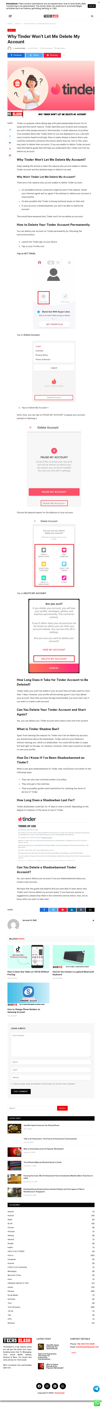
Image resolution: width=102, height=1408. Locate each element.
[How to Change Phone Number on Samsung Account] (28, 994)
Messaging (12, 1271)
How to (11, 30)
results (10, 1287)
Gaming (11, 1235)
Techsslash (59, 1393)
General (11, 1239)
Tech (10, 1303)
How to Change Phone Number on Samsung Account (23, 1010)
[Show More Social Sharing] (64, 55)
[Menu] (10, 16)
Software (11, 1299)
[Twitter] (9, 136)
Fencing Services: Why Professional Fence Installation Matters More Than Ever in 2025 (58, 1177)
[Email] (9, 155)
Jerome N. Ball (20, 48)
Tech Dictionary (14, 1307)
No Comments (47, 48)
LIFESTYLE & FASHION (17, 1267)
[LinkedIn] (9, 142)
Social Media (13, 1295)
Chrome (11, 1228)
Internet (11, 1263)
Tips (9, 1315)
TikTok (10, 1311)
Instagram (12, 1259)
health (10, 1247)
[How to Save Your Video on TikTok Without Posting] (28, 957)
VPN (9, 1319)
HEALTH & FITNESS (16, 1251)
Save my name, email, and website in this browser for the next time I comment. (44, 1084)
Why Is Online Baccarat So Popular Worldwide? (44, 1149)
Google (10, 1243)
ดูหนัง (74, 1353)
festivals (11, 1231)
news (10, 1279)
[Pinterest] (9, 148)
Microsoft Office (14, 1275)
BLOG (10, 1224)
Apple (10, 1220)
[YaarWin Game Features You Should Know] (14, 1128)
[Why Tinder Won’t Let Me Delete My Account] (51, 89)
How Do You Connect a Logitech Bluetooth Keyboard (73, 973)
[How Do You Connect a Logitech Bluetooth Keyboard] (74, 957)
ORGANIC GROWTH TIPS (18, 1283)
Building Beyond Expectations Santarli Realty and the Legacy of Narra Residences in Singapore (54, 1190)
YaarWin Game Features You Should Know (41, 1125)
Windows (11, 1323)
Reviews (11, 1291)
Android (11, 1216)
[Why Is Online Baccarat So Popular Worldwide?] (14, 1152)
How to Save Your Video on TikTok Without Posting (28, 973)
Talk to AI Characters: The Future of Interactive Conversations (50, 1139)
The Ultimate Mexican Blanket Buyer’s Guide (42, 1162)
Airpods (11, 1212)
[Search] (92, 16)
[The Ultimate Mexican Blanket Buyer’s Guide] (14, 1165)
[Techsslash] (51, 16)
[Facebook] (9, 129)
